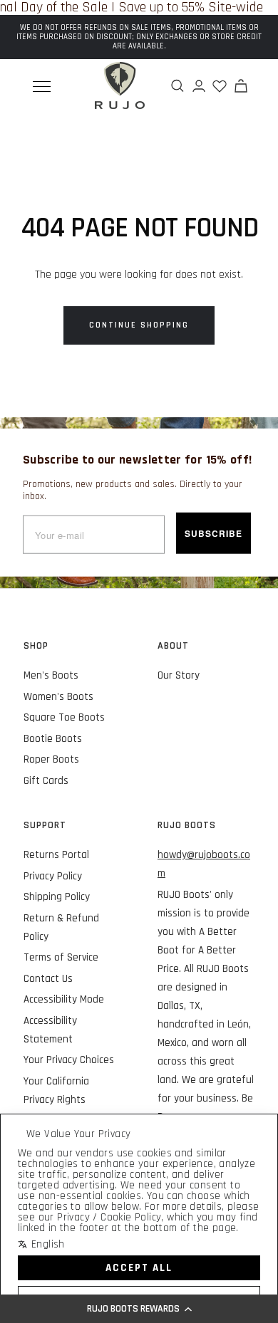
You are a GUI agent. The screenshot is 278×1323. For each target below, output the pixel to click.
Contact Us (48, 978)
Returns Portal (56, 855)
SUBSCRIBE (213, 533)
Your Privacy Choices (69, 1060)
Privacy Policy (53, 876)
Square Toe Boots (64, 717)
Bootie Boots (53, 739)
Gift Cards (46, 781)
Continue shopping (139, 325)
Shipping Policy (57, 897)
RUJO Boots (187, 825)
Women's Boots (58, 697)
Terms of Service (61, 957)
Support (45, 825)
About (173, 645)
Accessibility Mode (64, 999)
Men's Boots (51, 675)
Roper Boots (51, 759)
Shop (36, 645)
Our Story (179, 675)
